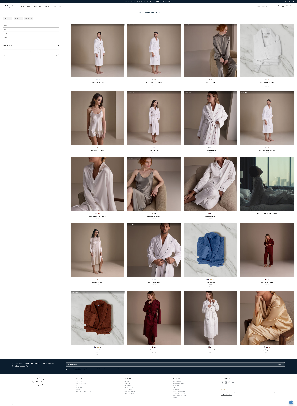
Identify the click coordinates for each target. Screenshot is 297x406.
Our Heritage (128, 385)
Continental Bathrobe (98, 82)
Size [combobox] (4, 29)
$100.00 (267, 86)
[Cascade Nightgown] (98, 250)
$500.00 (154, 85)
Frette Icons (57, 6)
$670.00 (97, 284)
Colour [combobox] (5, 33)
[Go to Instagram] (223, 382)
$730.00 (210, 85)
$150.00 (210, 286)
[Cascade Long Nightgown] (154, 184)
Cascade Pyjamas (210, 82)
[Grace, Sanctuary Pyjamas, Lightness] (267, 184)
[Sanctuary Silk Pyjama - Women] (98, 184)
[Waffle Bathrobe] (154, 118)
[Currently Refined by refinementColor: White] (31, 18)
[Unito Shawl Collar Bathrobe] (154, 50)
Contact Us (79, 381)
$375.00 (210, 218)
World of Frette (37, 6)
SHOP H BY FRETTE (226, 394)
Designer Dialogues (130, 391)
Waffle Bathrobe (154, 150)
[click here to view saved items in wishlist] (287, 6)
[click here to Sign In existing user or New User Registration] (283, 6)
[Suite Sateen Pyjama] (210, 184)
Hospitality (47, 6)
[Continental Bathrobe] (98, 50)
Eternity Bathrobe (210, 282)
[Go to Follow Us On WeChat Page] (233, 382)
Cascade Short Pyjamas (97, 150)
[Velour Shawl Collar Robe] (267, 50)
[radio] (97, 79)
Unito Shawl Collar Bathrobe (154, 82)
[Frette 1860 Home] (9, 6)
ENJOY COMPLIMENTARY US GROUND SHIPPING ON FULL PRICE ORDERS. (148, 1)
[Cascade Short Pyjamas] (98, 118)
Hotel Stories (128, 389)
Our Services (128, 381)
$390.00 (97, 152)
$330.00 (154, 352)
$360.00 (154, 152)
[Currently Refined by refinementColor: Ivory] (20, 18)
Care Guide (127, 383)
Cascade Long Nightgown (154, 216)
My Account (79, 387)
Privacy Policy (78, 369)
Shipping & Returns (81, 383)
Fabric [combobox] (5, 25)
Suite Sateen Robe (154, 350)
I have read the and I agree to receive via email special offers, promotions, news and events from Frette (93, 369)
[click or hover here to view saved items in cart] (291, 6)
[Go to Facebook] (226, 382)
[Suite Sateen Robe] (154, 318)
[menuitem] (20, 6)
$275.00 (97, 85)
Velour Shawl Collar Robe (267, 82)
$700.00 (97, 218)
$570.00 (154, 218)
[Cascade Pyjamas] (210, 50)
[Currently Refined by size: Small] (10, 18)
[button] (291, 402)
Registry (78, 389)
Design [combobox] (5, 37)
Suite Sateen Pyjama (210, 216)
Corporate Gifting (129, 393)
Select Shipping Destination (83, 391)
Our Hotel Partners (129, 387)
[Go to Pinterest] (230, 382)
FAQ (77, 385)
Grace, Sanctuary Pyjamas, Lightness (267, 213)
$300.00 (267, 85)
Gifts (28, 6)
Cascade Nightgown (97, 282)
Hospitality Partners (178, 383)
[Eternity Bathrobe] (210, 250)
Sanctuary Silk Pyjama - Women (97, 216)
